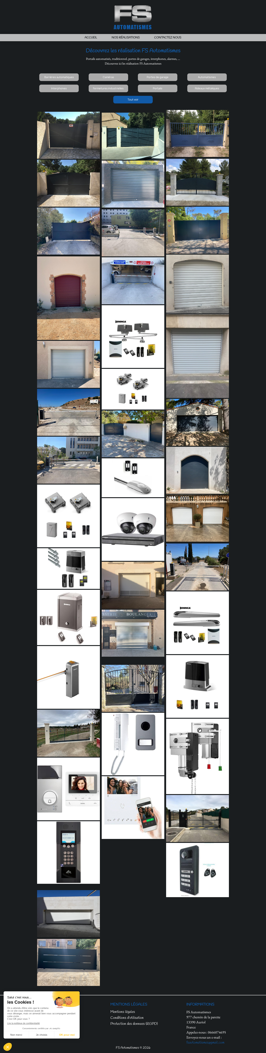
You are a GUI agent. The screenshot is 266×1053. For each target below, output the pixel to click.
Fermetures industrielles (108, 88)
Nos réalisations (126, 37)
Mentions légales (122, 1011)
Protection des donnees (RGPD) (134, 1023)
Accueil (91, 37)
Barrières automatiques (59, 77)
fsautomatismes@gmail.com (205, 1042)
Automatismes (207, 77)
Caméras (108, 77)
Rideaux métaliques (207, 88)
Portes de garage (157, 77)
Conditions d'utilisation (127, 1017)
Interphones (59, 88)
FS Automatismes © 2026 (133, 1048)
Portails (157, 88)
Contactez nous (167, 37)
